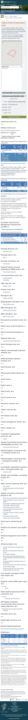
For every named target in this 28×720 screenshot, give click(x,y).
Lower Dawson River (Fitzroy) (12, 598)
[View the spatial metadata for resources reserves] (18, 403)
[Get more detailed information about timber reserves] (14, 409)
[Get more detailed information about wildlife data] (7, 632)
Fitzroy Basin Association (9, 272)
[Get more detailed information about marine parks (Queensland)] (22, 373)
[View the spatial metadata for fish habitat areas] (16, 416)
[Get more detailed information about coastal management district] (23, 422)
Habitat (4, 184)
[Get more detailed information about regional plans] (13, 338)
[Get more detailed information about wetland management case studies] (1, 538)
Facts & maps (13, 16)
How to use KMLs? (14, 98)
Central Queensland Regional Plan (11, 340)
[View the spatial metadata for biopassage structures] (20, 620)
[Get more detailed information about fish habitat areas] (15, 416)
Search (21, 7)
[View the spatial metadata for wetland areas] (15, 128)
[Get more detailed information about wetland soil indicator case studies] (1, 530)
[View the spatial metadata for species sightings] (8, 632)
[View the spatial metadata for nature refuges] (14, 428)
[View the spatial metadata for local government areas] (21, 275)
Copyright (14, 702)
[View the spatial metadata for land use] (8, 227)
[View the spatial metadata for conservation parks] (25, 96)
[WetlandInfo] (8, 11)
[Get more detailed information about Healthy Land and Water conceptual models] (7, 477)
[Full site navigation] (2, 16)
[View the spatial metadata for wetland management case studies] (3, 538)
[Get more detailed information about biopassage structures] (18, 620)
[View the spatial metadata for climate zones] (14, 289)
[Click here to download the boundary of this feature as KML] (3, 292)
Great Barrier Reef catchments (11, 447)
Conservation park (13, 104)
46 (8, 642)
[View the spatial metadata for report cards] (11, 385)
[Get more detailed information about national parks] (12, 367)
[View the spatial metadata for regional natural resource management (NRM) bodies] (23, 269)
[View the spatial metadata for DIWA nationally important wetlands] (10, 361)
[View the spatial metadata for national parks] (14, 367)
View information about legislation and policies (12, 628)
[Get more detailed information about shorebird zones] (14, 614)
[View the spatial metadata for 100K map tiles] (14, 283)
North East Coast (7, 251)
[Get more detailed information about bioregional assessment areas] (24, 320)
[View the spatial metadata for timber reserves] (15, 409)
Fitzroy (5, 257)
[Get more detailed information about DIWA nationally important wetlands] (8, 361)
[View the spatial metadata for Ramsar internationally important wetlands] (10, 352)
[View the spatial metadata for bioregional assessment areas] (26, 320)
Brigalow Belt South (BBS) (9, 310)
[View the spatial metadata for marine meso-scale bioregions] (24, 326)
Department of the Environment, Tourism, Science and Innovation (12, 12)
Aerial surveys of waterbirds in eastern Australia (15, 498)
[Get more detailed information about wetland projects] (14, 544)
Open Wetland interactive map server (13, 92)
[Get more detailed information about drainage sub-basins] (17, 261)
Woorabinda (6, 280)
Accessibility (14, 707)
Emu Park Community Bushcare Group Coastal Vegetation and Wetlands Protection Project (14, 557)
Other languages (14, 710)
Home (6, 16)
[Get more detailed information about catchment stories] (15, 122)
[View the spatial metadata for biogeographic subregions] (23, 302)
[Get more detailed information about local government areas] (20, 275)
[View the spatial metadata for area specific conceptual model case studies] (12, 575)
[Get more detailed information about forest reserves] (13, 397)
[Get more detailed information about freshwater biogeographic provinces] (9, 436)
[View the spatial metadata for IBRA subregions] (16, 314)
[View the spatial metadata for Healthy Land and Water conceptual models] (9, 477)
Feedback (15, 711)
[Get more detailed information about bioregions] (10, 295)
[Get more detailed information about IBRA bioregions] (14, 308)
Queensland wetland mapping (10, 516)
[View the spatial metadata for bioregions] (11, 295)
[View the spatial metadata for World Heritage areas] (19, 344)
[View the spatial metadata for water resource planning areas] (26, 483)
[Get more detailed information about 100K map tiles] (13, 283)
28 (8, 641)
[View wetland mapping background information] (13, 128)
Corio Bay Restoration (10, 554)
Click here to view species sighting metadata (9, 645)
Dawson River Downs (8, 304)
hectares (13, 132)
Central (5, 438)
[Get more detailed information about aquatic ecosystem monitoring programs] (9, 495)
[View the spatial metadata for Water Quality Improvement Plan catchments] (12, 594)
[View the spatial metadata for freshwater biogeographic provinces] (10, 436)
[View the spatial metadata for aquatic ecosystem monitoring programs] (10, 495)
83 (26, 643)
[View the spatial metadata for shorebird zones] (15, 614)
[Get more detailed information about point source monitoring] (20, 521)
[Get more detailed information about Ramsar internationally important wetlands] (8, 352)
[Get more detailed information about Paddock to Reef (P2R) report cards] (1, 584)
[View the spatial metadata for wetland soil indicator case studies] (3, 530)
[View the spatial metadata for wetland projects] (16, 544)
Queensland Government (14, 718)
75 (8, 643)
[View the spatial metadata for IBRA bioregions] (15, 308)
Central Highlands (7, 278)
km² (12, 134)
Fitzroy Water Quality (9, 566)
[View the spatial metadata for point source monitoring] (21, 521)
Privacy (14, 705)
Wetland (9, 665)
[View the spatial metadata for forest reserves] (15, 397)
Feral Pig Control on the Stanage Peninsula (15, 564)
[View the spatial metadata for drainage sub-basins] (18, 261)
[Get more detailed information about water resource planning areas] (24, 483)
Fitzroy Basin (6, 486)
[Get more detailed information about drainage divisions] (15, 249)
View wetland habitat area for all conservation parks (14, 193)
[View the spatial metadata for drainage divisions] (17, 249)
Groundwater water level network (11, 507)
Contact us (9, 4)
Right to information (15, 706)
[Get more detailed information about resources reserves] (16, 403)
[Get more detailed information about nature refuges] (13, 428)
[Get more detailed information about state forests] (11, 391)
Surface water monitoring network (11, 518)
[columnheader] (9, 235)
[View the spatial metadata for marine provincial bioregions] (23, 332)
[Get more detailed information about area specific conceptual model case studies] (11, 575)
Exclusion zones (7, 471)
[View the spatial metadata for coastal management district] (25, 422)
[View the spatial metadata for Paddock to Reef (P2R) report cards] (3, 584)
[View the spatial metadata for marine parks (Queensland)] (23, 373)
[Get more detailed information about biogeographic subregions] (21, 302)
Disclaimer (14, 703)
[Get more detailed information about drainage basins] (14, 255)
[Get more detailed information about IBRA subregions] (14, 314)
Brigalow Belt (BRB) (8, 298)
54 (26, 642)
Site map (3, 4)
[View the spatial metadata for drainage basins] (15, 255)
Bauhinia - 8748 (7, 286)
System (4, 146)
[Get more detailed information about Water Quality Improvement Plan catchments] (10, 594)
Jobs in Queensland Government (15, 708)
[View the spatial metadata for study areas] (10, 379)
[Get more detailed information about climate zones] (12, 289)
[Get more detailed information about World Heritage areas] (17, 344)
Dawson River (6, 263)
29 (8, 638)
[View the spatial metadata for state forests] (13, 391)
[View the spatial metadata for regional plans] (14, 338)
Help (14, 4)
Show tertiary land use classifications (12, 229)
